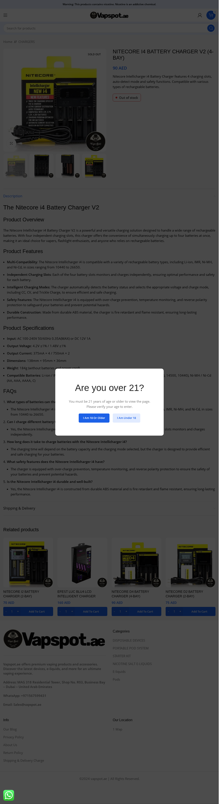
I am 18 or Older (94, 418)
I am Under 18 (126, 418)
